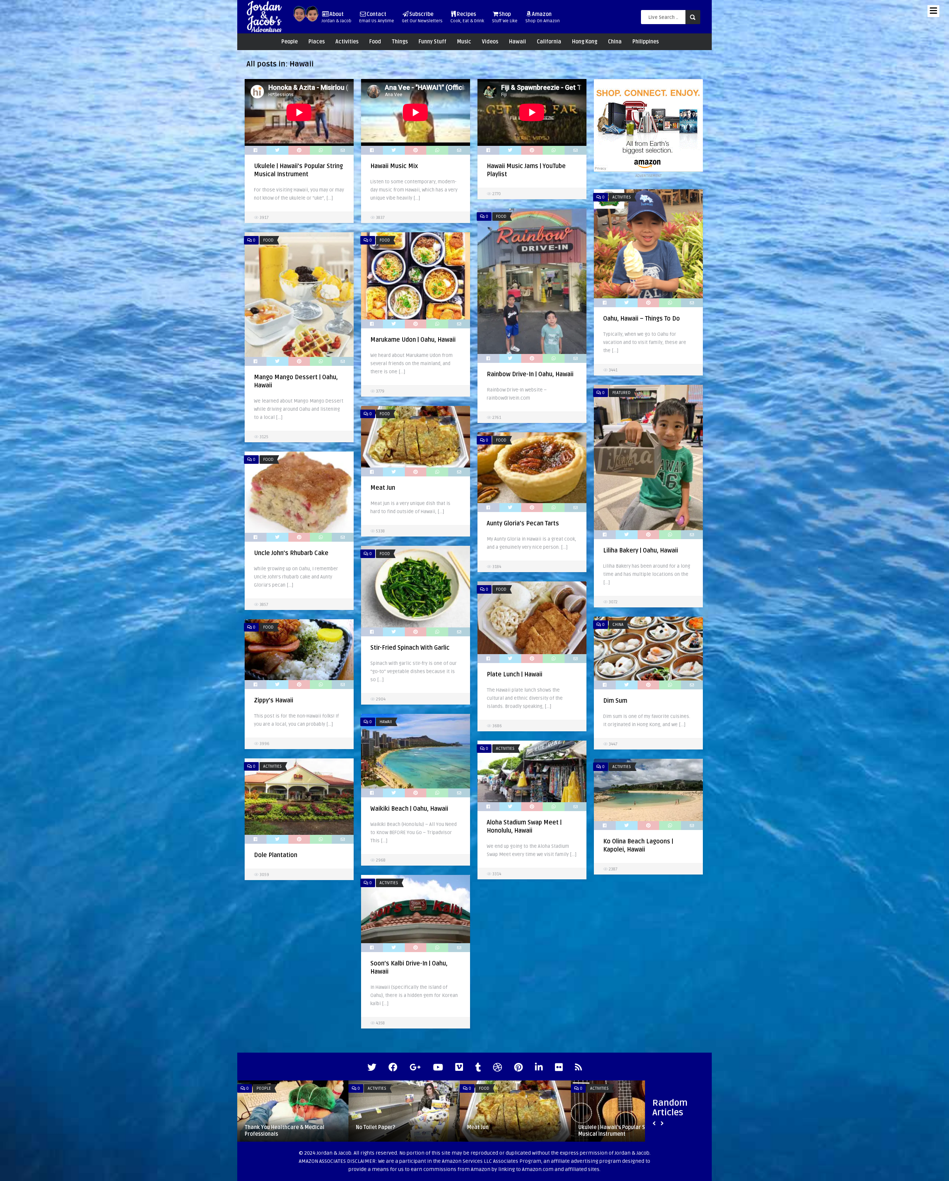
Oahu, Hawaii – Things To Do (641, 318)
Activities (346, 42)
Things (400, 42)
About (336, 17)
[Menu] (933, 11)
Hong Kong (584, 42)
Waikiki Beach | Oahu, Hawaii (409, 809)
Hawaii (517, 42)
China (615, 42)
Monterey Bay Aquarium (607, 1127)
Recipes (467, 17)
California (549, 42)
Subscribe (422, 17)
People (289, 42)
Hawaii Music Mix (394, 166)
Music (464, 42)
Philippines (645, 42)
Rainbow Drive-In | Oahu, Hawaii (530, 374)
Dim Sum (615, 701)
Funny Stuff (432, 42)
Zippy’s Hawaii (273, 700)
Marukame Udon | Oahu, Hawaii (413, 340)
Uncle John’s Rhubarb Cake (291, 553)
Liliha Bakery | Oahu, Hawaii (640, 550)
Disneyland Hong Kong (382, 1127)
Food (375, 42)
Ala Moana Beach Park (272, 1127)
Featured (621, 392)
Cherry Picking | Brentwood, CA (504, 1127)
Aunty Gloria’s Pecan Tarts (523, 523)
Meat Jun (382, 488)
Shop (505, 17)
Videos (490, 42)
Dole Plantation (275, 855)
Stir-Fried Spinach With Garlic (410, 648)
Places (316, 42)
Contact (376, 17)
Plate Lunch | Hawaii (514, 674)
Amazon (542, 17)
